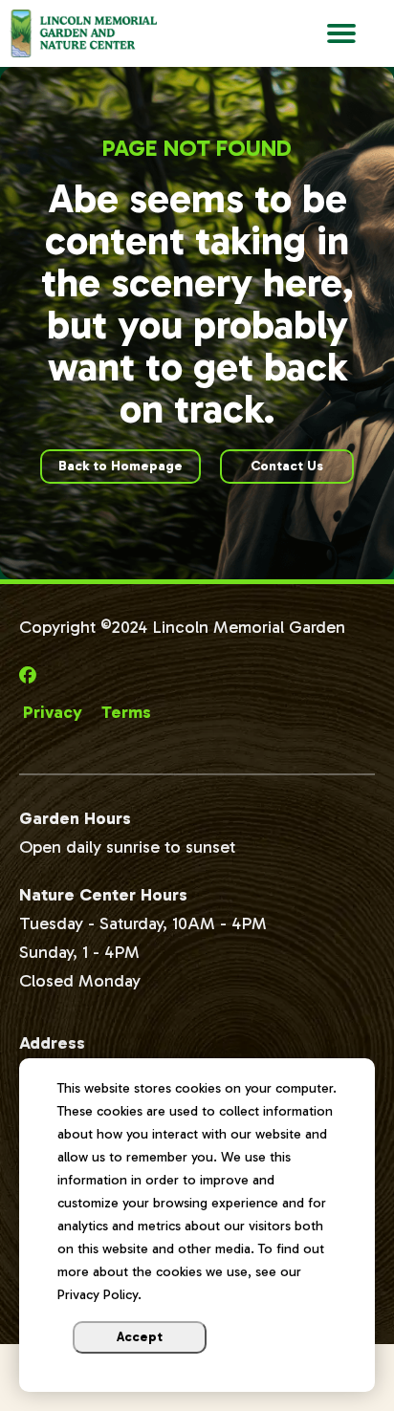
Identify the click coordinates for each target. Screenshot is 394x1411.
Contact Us (287, 466)
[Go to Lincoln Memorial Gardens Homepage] (107, 33)
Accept (140, 1337)
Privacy (52, 712)
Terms (126, 712)
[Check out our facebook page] (30, 675)
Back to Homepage (120, 466)
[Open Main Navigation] (341, 33)
